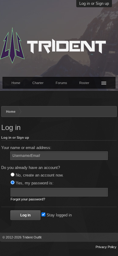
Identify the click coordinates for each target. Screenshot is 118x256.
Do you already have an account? (30, 168)
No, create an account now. (39, 175)
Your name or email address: (26, 148)
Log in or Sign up (94, 4)
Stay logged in (58, 215)
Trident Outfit (31, 237)
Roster (84, 83)
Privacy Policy (106, 247)
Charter (38, 83)
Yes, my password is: (34, 183)
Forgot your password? (28, 199)
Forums (61, 83)
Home (15, 83)
